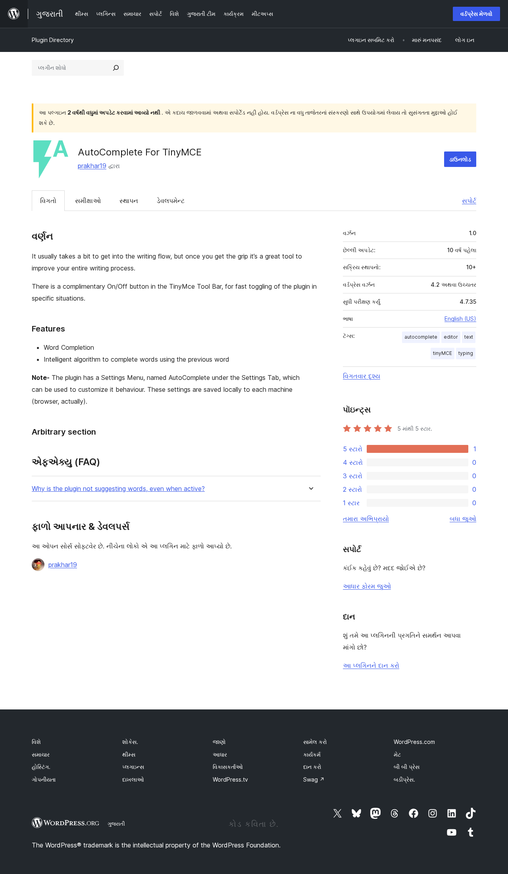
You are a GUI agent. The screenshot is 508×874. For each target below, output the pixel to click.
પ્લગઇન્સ (133, 766)
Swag (314, 779)
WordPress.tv (230, 779)
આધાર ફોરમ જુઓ (367, 586)
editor (451, 337)
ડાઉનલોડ (460, 159)
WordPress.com (414, 741)
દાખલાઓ (133, 779)
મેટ (397, 754)
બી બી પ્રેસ (406, 766)
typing (465, 353)
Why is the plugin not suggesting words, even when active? (118, 489)
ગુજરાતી (116, 823)
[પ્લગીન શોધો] (116, 68)
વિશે (36, 741)
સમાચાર (41, 754)
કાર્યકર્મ (312, 754)
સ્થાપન (128, 201)
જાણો (219, 741)
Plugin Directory (53, 39)
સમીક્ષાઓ (88, 201)
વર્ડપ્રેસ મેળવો (476, 13)
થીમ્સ (128, 754)
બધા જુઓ (463, 519)
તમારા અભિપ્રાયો (366, 519)
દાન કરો (312, 766)
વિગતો (48, 201)
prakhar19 (92, 166)
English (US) (460, 318)
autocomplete (420, 337)
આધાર (220, 754)
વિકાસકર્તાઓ (228, 766)
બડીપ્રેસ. (404, 779)
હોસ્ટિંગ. (41, 766)
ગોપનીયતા (44, 779)
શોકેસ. (130, 741)
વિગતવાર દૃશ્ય (361, 376)
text (468, 337)
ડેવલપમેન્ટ (171, 201)
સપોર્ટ (469, 201)
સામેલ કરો (315, 741)
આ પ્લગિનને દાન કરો (371, 665)
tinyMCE (442, 353)
